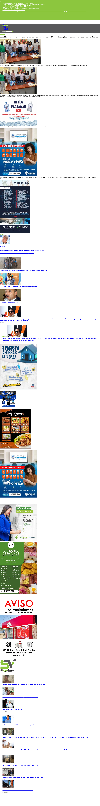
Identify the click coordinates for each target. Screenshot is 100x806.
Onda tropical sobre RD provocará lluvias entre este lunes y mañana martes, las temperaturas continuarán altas (20, 8)
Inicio (3, 24)
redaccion (3, 246)
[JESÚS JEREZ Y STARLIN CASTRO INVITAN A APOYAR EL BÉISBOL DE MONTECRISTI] (10, 284)
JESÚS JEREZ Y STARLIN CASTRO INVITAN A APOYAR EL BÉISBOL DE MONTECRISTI (19, 5)
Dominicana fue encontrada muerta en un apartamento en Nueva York (13, 10)
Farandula (5, 29)
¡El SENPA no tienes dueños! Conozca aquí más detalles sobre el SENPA (14, 6)
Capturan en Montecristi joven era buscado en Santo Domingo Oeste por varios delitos (23, 684)
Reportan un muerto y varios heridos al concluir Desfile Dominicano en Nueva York (22, 777)
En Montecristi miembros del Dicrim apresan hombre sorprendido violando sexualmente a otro (25, 725)
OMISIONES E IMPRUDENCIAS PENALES (10, 7)
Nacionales (5, 26)
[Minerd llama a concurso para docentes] (8, 707)
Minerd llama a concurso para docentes (12, 709)
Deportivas (5, 28)
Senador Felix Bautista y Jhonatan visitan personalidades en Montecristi (20, 697)
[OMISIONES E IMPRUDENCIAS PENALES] (10, 300)
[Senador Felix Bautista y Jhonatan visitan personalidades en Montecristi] (8, 694)
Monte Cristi (5, 25)
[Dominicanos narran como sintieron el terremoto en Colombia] (8, 787)
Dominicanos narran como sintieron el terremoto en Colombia (17, 790)
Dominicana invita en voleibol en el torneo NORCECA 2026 (12, 9)
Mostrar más (2, 234)
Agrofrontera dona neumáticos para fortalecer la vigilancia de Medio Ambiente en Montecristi (17, 3)
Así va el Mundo (6, 27)
